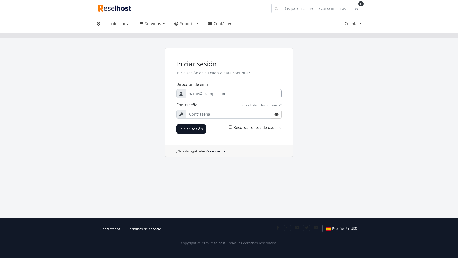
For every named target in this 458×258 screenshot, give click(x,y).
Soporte (187, 23)
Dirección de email (193, 84)
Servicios (152, 23)
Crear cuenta (215, 151)
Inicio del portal (115, 23)
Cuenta (352, 23)
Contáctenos (224, 23)
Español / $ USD (344, 228)
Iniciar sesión (191, 129)
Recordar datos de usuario (258, 127)
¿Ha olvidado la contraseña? (262, 105)
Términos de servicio (144, 229)
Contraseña (186, 105)
